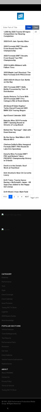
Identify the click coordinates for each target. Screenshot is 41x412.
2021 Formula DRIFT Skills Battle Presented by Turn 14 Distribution (16, 89)
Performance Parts (9, 342)
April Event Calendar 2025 (15, 115)
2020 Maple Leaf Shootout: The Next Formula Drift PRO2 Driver (17, 73)
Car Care (5, 351)
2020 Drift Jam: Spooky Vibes (16, 41)
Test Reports (6, 338)
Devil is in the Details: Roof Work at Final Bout (15, 167)
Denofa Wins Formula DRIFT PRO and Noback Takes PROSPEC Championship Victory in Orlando (17, 157)
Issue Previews (7, 303)
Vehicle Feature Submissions (12, 359)
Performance (6, 282)
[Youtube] (12, 408)
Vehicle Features (8, 329)
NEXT (27, 197)
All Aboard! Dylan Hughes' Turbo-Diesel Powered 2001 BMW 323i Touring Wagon (16, 108)
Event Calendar (7, 299)
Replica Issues (7, 364)
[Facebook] (3, 408)
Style (3, 290)
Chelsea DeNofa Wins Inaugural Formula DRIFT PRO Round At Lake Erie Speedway (17, 146)
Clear (36, 27)
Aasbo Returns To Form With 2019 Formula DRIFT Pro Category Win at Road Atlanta (16, 98)
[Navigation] (3, 7)
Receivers (5, 346)
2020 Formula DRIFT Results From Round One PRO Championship (16, 48)
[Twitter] (8, 408)
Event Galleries (7, 355)
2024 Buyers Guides (9, 316)
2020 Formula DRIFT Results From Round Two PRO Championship (16, 58)
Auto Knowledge (8, 320)
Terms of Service (8, 386)
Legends (5, 312)
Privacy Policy (7, 381)
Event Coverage (7, 295)
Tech (3, 286)
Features (5, 277)
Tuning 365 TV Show (9, 307)
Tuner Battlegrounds (9, 334)
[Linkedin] (16, 408)
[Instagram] (20, 408)
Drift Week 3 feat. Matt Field (16, 192)
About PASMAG (7, 373)
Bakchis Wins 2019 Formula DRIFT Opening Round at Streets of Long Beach (15, 122)
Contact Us (6, 377)
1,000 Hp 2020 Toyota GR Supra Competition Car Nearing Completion (17, 34)
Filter (29, 27)
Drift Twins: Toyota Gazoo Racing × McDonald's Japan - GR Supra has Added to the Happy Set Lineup (17, 183)
